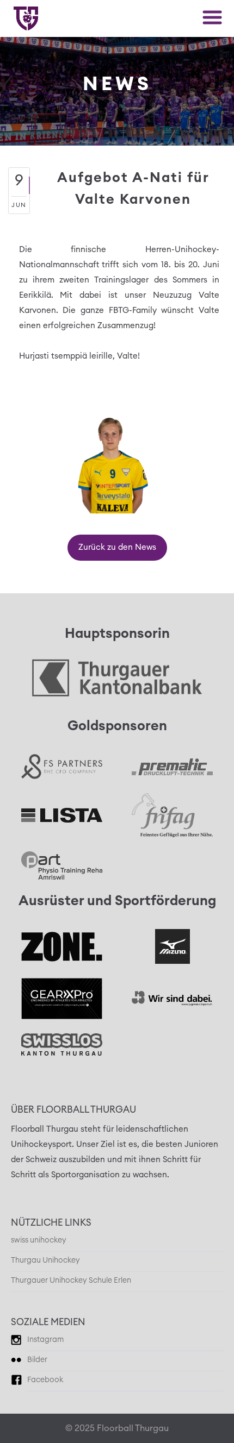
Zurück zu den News (117, 547)
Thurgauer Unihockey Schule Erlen (71, 1280)
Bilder (37, 1360)
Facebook (45, 1380)
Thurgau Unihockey (45, 1260)
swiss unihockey (38, 1240)
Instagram (45, 1340)
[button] (212, 17)
